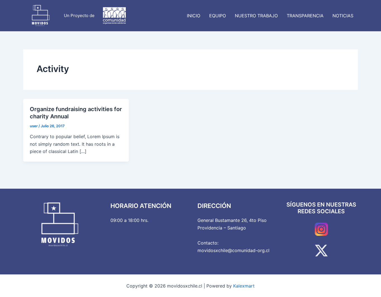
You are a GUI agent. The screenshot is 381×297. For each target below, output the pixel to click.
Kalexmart (244, 286)
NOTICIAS (342, 15)
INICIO (193, 15)
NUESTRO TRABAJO (256, 15)
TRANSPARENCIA (305, 15)
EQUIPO (217, 15)
